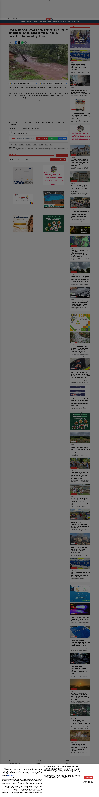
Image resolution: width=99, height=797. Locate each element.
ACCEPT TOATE (88, 777)
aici (39, 786)
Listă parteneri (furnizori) (50, 779)
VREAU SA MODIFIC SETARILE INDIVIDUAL (88, 782)
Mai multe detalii (11, 775)
